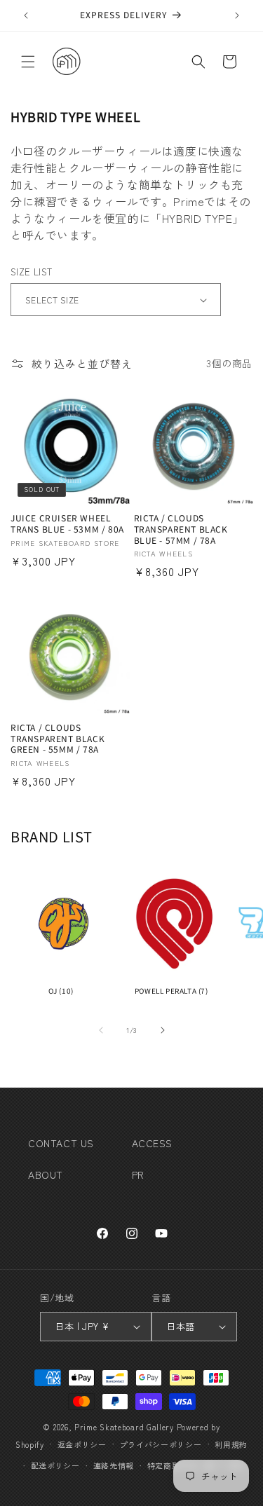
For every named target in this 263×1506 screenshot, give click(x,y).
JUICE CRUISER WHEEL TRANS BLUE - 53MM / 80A (67, 523)
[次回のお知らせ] (237, 15)
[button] (28, 61)
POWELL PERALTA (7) (171, 990)
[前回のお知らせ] (26, 15)
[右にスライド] (162, 1030)
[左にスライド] (101, 1030)
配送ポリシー (55, 1465)
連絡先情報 (114, 1465)
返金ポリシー (82, 1444)
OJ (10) (61, 990)
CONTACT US (61, 1143)
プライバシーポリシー (161, 1444)
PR (138, 1175)
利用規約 (231, 1444)
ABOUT (45, 1175)
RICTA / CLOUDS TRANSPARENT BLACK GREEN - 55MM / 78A (57, 738)
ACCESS (152, 1143)
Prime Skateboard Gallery (124, 1426)
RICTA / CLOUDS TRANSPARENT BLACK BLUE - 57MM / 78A (181, 528)
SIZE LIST (32, 271)
